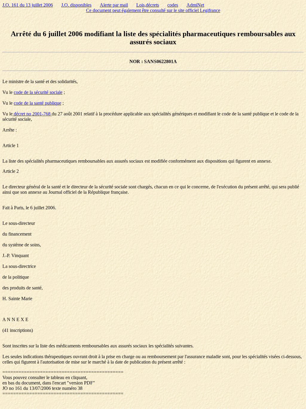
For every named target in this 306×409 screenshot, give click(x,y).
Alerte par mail (114, 4)
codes (172, 4)
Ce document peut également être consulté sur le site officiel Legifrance (153, 10)
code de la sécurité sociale (38, 92)
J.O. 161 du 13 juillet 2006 (27, 4)
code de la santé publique (37, 103)
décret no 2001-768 (32, 113)
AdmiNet (195, 4)
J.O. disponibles (76, 4)
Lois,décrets (147, 4)
